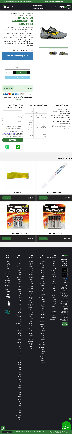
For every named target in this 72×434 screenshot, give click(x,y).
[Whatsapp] (9, 302)
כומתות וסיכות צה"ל (42, 329)
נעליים (19, 312)
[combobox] (21, 72)
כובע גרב (18, 286)
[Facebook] (9, 304)
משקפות (30, 305)
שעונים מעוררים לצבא (53, 313)
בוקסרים (19, 342)
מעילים (19, 305)
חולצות (19, 372)
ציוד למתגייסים (20, 13)
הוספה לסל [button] (43, 198)
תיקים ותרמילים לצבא (53, 291)
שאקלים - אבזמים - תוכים (42, 352)
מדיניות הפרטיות (55, 432)
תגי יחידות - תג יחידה (42, 283)
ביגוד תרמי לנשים (19, 353)
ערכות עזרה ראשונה (31, 273)
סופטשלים (18, 415)
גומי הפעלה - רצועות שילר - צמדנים (42, 308)
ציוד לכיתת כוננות (31, 284)
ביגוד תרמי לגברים (19, 347)
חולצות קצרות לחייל (19, 381)
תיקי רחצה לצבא (54, 302)
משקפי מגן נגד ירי (31, 266)
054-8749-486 (8, 296)
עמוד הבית (30, 13)
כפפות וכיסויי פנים (19, 291)
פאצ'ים (31, 261)
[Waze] (9, 306)
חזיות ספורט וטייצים (19, 394)
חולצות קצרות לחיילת (19, 388)
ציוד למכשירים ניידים (53, 270)
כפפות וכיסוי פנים (19, 401)
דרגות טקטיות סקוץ (42, 272)
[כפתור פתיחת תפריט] (55, 7)
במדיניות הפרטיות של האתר (8, 133)
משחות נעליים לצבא (54, 263)
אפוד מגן (30, 288)
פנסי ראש (42, 347)
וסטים (31, 326)
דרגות (43, 315)
